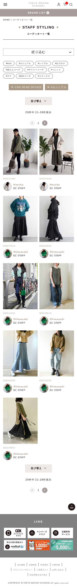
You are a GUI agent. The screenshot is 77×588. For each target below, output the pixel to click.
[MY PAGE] (58, 4)
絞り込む (38, 52)
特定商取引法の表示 (38, 575)
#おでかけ (60, 63)
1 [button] (38, 122)
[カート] (64, 4)
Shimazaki (20, 251)
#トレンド (56, 70)
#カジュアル (25, 63)
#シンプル (43, 63)
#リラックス (44, 76)
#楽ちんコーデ (13, 70)
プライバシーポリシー (23, 570)
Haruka (18, 184)
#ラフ (8, 76)
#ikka (9, 63)
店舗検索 (33, 565)
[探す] (70, 4)
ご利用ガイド (42, 570)
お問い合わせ (58, 570)
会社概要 (21, 565)
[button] (32, 123)
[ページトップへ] (71, 507)
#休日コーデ (25, 76)
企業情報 (56, 565)
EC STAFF (19, 188)
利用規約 (44, 565)
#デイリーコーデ (35, 70)
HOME (6, 20)
